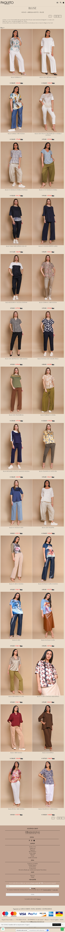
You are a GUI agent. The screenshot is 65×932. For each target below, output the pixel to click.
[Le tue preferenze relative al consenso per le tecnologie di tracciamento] (3, 929)
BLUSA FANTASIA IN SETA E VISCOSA (48, 584)
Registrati (32, 854)
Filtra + (2, 28)
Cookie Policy (32, 866)
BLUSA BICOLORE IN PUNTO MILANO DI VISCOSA (16, 471)
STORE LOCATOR (32, 857)
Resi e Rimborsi (32, 851)
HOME (23, 12)
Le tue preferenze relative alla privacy (37, 930)
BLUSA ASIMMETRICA (48, 752)
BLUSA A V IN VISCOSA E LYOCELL (48, 190)
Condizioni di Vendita (32, 863)
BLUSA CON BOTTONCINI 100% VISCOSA (16, 358)
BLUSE (42, 12)
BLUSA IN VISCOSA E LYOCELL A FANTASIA (16, 190)
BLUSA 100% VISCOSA (16, 752)
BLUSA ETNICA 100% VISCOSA (16, 809)
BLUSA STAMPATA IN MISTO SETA (48, 471)
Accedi (32, 877)
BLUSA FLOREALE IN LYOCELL (48, 415)
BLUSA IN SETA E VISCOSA (16, 584)
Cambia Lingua (32, 926)
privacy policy (55, 889)
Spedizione (32, 848)
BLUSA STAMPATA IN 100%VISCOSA (48, 809)
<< (50, 16)
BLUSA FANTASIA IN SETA (48, 640)
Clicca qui (39, 899)
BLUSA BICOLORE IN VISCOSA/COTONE (16, 302)
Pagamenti (32, 850)
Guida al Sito (32, 846)
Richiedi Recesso (32, 865)
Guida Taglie (32, 853)
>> (60, 16)
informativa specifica (47, 889)
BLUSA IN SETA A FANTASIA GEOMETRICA (48, 696)
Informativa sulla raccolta (21, 930)
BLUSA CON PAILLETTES (48, 527)
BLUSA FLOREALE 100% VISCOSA (16, 133)
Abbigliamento (32, 12)
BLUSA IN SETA (16, 640)
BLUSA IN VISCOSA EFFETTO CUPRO (48, 246)
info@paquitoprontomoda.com (36, 921)
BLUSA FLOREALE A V (16, 77)
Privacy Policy (32, 868)
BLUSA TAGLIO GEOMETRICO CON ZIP (16, 246)
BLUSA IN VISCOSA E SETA (16, 527)
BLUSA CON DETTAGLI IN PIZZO (48, 77)
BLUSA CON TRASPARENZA (16, 415)
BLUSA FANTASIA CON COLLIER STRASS (48, 358)
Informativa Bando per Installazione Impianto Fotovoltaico (32, 870)
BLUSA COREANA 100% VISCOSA (48, 302)
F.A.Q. (32, 856)
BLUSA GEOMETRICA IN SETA (16, 696)
